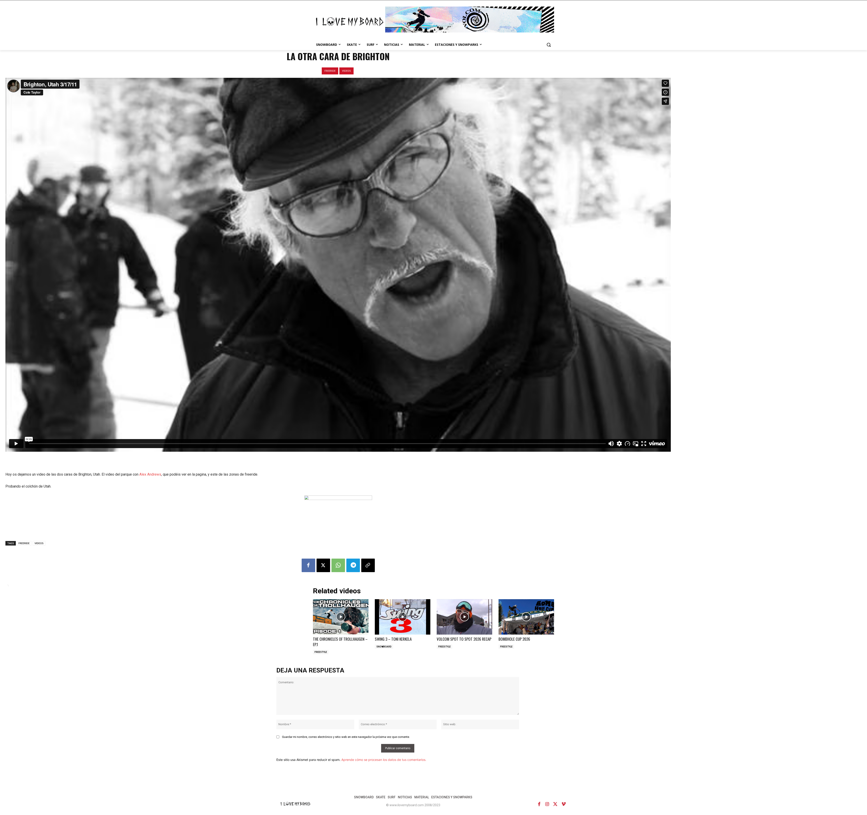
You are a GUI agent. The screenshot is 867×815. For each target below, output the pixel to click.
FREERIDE (330, 70)
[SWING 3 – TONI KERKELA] (402, 617)
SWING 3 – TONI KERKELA (393, 639)
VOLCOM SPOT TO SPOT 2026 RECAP (464, 639)
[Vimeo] (563, 804)
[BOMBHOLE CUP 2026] (526, 617)
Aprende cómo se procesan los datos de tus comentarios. (383, 760)
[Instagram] (547, 804)
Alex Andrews (150, 474)
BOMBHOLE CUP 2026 (514, 639)
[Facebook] (308, 565)
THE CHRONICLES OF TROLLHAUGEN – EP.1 (340, 641)
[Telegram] (353, 565)
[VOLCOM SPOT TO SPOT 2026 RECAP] (464, 617)
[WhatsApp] (338, 565)
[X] (323, 565)
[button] (548, 44)
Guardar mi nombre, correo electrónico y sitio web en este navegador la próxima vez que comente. (346, 737)
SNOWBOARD (384, 646)
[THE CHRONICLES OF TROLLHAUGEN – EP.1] (340, 617)
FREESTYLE (321, 652)
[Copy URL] (368, 565)
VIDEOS (346, 70)
